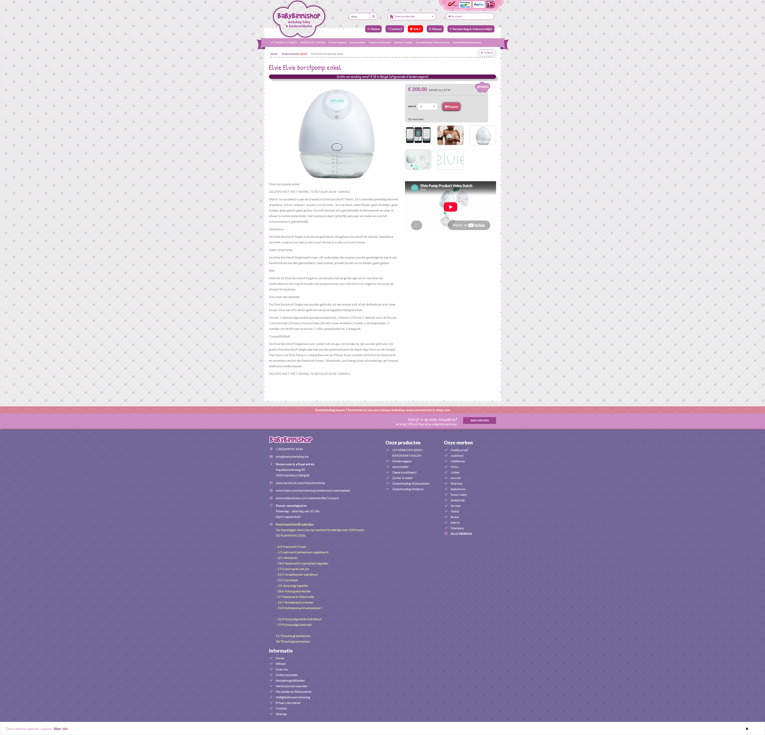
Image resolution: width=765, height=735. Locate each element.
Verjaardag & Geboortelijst (472, 29)
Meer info (61, 728)
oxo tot (456, 478)
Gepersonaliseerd (379, 42)
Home (375, 29)
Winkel (280, 663)
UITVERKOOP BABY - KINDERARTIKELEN (298, 42)
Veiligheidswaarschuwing (293, 697)
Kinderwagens (338, 42)
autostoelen (357, 42)
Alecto (455, 522)
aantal (412, 106)
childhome (458, 461)
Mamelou (457, 528)
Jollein (455, 472)
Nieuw (437, 29)
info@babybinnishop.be (292, 456)
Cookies (281, 708)
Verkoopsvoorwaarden (291, 686)
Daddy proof (459, 450)
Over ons (282, 669)
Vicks (454, 466)
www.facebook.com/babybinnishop (300, 483)
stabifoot (457, 455)
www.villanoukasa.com (291, 498)
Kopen (453, 106)
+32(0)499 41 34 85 (289, 449)
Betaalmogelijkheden (290, 680)
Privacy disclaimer (288, 703)
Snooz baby (459, 494)
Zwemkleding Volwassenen (433, 42)
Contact (395, 29)
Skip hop (456, 483)
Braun (455, 517)
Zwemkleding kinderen (467, 42)
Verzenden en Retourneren (294, 691)
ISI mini (456, 506)
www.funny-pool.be (289, 490)
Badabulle (458, 500)
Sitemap (281, 714)
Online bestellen (287, 675)
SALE (417, 29)
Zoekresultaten (294, 53)
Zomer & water (403, 42)
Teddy (455, 511)
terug (488, 52)
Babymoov (458, 489)
